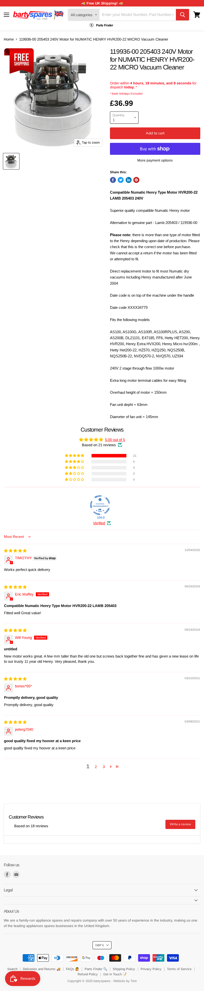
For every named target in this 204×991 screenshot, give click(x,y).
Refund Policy (88, 974)
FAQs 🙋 (72, 969)
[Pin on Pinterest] (136, 180)
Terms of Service (179, 969)
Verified (99, 523)
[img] (15, 551)
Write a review (180, 824)
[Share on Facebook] (113, 180)
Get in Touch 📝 (115, 974)
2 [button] (96, 767)
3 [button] (104, 767)
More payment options (155, 160)
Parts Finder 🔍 (96, 969)
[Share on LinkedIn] (129, 180)
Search (12, 969)
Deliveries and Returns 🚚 (41, 969)
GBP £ (99, 945)
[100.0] (100, 505)
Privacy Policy (151, 969)
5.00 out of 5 (115, 440)
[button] (75, 455)
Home (9, 39)
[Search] (182, 14)
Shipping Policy (124, 969)
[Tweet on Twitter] (121, 180)
